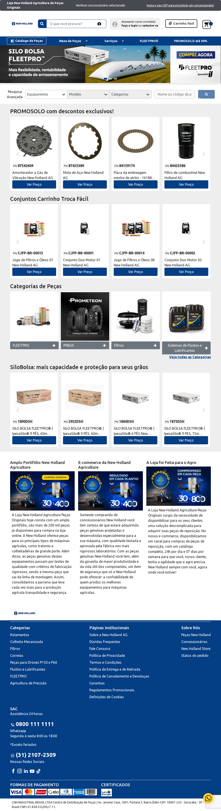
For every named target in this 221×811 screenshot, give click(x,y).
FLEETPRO (21, 345)
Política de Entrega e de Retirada (114, 669)
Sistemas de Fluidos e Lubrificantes (185, 347)
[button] (135, 24)
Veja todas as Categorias (190, 357)
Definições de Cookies (106, 697)
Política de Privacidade (107, 655)
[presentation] (9, 62)
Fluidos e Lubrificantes (27, 669)
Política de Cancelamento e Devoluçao (119, 676)
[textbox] (46, 94)
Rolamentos (19, 635)
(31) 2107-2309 (36, 755)
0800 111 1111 (35, 724)
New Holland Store (195, 649)
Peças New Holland (196, 635)
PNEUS (68, 345)
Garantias (97, 683)
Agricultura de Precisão (28, 683)
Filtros (119, 345)
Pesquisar (206, 98)
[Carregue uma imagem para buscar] (99, 24)
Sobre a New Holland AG (108, 635)
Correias (16, 655)
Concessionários (194, 642)
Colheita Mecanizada (26, 642)
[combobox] (46, 94)
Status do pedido (194, 655)
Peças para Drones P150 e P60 (33, 662)
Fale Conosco (99, 649)
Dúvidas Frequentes (104, 642)
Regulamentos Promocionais (111, 690)
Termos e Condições (105, 662)
